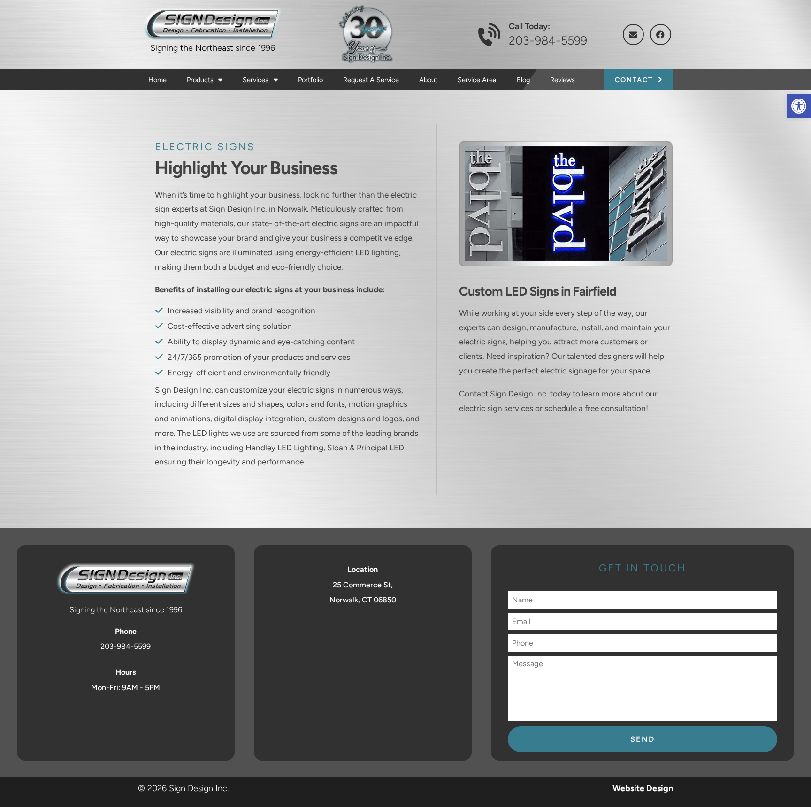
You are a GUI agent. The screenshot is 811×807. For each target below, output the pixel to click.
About (428, 80)
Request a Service (371, 80)
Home (157, 80)
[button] (799, 106)
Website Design (642, 788)
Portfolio (310, 80)
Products (201, 80)
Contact (634, 80)
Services (256, 80)
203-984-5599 (548, 40)
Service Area (477, 80)
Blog (523, 80)
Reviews (562, 80)
